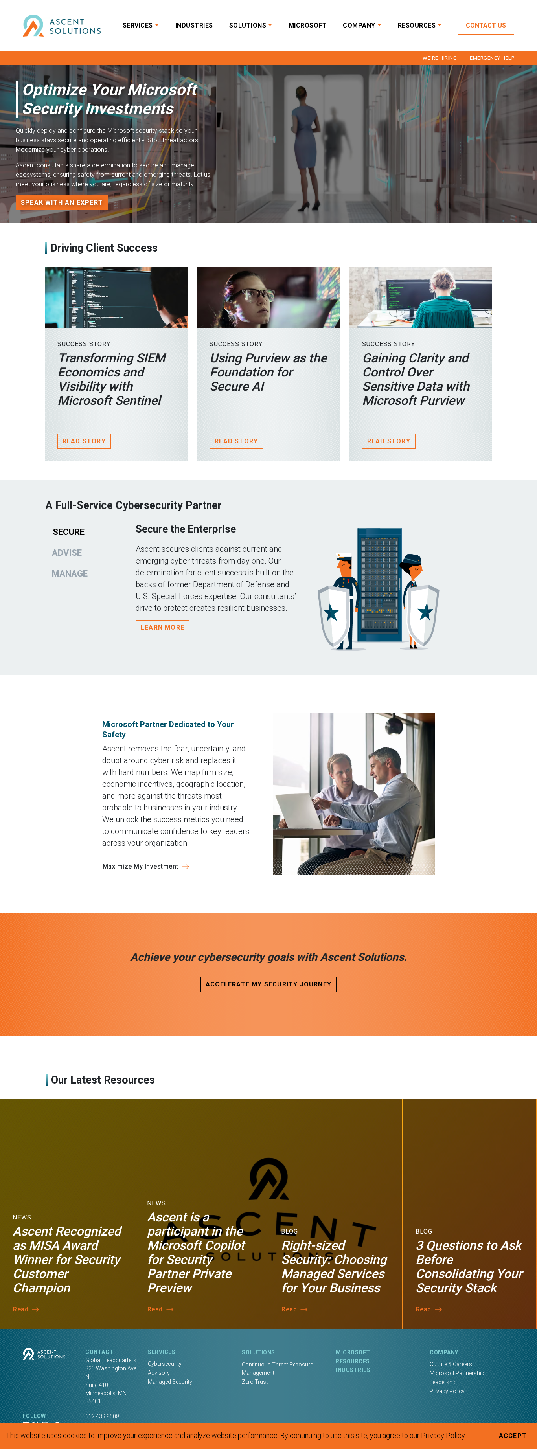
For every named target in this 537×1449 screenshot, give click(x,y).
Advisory (159, 1373)
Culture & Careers (451, 1364)
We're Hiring (440, 58)
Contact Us (486, 25)
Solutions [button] (248, 25)
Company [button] (359, 25)
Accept (513, 1436)
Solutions (258, 1352)
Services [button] (138, 25)
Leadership (443, 1382)
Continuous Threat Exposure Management (277, 1368)
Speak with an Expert (62, 202)
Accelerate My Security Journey (268, 984)
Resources (353, 1361)
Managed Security (170, 1382)
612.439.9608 (102, 1416)
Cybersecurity (165, 1364)
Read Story (84, 441)
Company (444, 1352)
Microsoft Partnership (457, 1373)
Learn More (162, 627)
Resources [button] (417, 25)
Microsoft (308, 25)
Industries (194, 25)
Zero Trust (255, 1382)
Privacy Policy (447, 1391)
